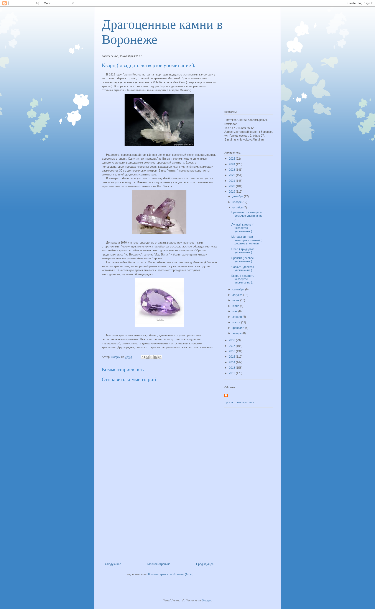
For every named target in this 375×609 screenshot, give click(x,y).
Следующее (113, 564)
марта (236, 322)
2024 (232, 164)
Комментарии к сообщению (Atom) (170, 574)
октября (237, 207)
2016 (232, 351)
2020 (232, 186)
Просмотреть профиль (239, 402)
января (237, 333)
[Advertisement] (159, 520)
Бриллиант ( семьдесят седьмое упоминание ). (246, 216)
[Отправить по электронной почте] (143, 357)
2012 (232, 373)
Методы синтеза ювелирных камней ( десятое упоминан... (246, 240)
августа (237, 294)
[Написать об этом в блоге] (147, 357)
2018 (232, 340)
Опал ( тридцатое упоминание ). (242, 250)
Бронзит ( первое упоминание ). (242, 259)
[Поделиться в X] (151, 357)
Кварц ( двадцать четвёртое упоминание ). (242, 279)
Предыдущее (205, 564)
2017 (232, 345)
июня (236, 306)
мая (235, 311)
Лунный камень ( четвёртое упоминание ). (242, 228)
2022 (232, 175)
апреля (237, 316)
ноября (237, 202)
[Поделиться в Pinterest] (160, 357)
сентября (238, 289)
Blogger (206, 600)
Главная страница (158, 564)
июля (236, 300)
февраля (238, 327)
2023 (232, 169)
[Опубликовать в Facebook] (155, 357)
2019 (232, 191)
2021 (232, 180)
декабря (238, 196)
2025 (232, 158)
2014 (232, 362)
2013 (232, 367)
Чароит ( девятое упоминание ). (242, 268)
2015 (232, 356)
